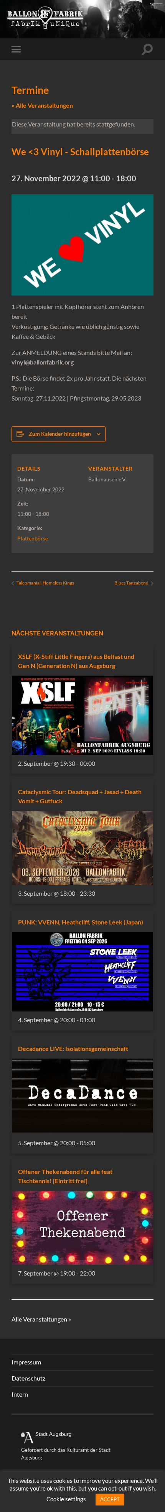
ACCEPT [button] (110, 1499)
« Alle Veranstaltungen (42, 105)
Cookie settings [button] (66, 1499)
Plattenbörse (32, 538)
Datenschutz (28, 1378)
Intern (20, 1394)
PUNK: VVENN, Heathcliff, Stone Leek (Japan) (80, 922)
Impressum (26, 1362)
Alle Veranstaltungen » (41, 1319)
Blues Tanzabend (131, 583)
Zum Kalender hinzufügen (60, 433)
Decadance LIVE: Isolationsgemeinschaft (73, 1048)
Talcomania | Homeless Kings (45, 583)
